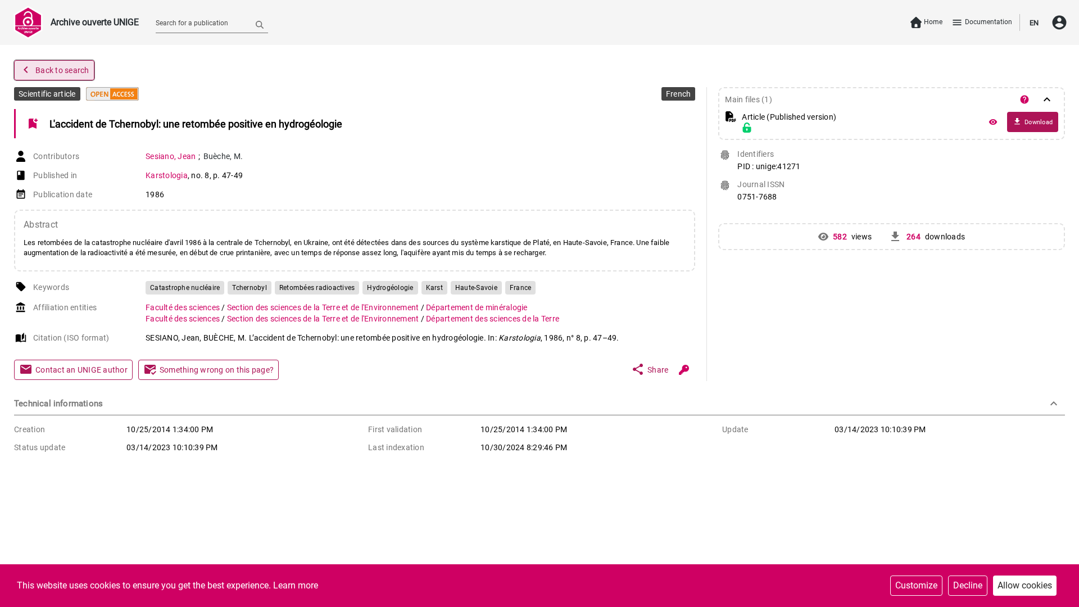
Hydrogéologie (390, 288)
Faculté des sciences (183, 307)
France (521, 288)
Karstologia (167, 175)
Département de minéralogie (477, 307)
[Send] (259, 24)
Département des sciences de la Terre (492, 318)
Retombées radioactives (317, 288)
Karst (434, 288)
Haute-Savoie (476, 288)
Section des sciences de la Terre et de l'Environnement (324, 307)
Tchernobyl (249, 288)
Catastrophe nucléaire (185, 288)
